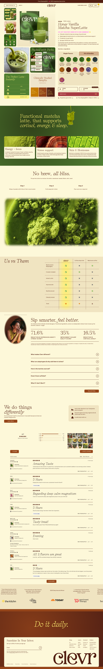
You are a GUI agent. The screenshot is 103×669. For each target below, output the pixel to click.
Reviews (79, 644)
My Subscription (93, 642)
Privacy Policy (12, 652)
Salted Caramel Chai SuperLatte (21, 556)
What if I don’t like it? (38, 383)
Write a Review (87, 452)
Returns (91, 645)
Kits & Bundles (89, 53)
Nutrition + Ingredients (64, 49)
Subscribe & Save (82, 5)
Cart (96, 5)
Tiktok (84, 645)
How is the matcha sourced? (40, 368)
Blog (79, 645)
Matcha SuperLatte (18, 569)
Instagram (85, 647)
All (69, 642)
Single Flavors (68, 53)
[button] (51, 434)
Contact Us (85, 642)
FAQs (79, 647)
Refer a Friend (72, 647)
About (20, 5)
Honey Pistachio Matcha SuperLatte (22, 524)
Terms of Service (93, 647)
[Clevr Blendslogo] (51, 5)
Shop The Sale (10, 5)
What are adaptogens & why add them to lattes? (47, 361)
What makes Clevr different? (41, 354)
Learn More (11, 421)
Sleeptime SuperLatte (19, 538)
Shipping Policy (93, 644)
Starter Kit (71, 645)
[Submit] (40, 647)
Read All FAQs (91, 391)
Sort (81, 456)
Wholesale (85, 644)
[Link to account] (90, 5)
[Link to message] (51, 1)
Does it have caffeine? (38, 376)
